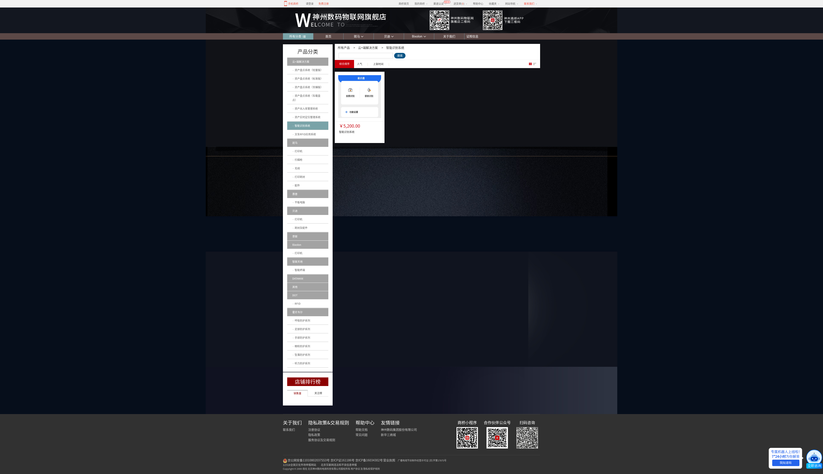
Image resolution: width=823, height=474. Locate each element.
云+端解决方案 (368, 47)
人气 (359, 64)
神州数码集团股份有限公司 (399, 429)
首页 (328, 36)
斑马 (357, 36)
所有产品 (344, 47)
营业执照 (389, 460)
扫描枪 (298, 159)
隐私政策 (314, 434)
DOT (294, 295)
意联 (294, 236)
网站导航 (510, 3)
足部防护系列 (302, 329)
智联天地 (297, 261)
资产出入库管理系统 (306, 108)
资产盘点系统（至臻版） (309, 87)
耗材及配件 (301, 228)
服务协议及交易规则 (321, 439)
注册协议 (314, 429)
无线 (297, 168)
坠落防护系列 (302, 354)
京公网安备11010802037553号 (309, 460)
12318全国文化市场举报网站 (299, 465)
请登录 (310, 3)
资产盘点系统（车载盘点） (306, 97)
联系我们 (289, 429)
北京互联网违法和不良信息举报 (339, 465)
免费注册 (323, 3)
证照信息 (471, 36)
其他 (294, 287)
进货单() (459, 3)
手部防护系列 (302, 337)
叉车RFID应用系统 (305, 134)
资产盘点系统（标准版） (309, 78)
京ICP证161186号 (342, 460)
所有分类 (295, 36)
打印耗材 (300, 177)
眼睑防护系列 (302, 346)
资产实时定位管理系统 (307, 117)
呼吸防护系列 (302, 320)
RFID (297, 303)
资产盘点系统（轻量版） (309, 70)
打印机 (298, 151)
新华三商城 (388, 434)
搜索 (400, 55)
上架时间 (378, 64)
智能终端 (300, 270)
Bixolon (417, 36)
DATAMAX (297, 278)
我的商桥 (420, 3)
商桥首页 (404, 3)
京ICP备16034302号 (369, 460)
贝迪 (387, 36)
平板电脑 (300, 202)
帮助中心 (478, 3)
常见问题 (362, 434)
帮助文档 (362, 429)
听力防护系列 (302, 363)
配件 (297, 185)
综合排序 (344, 64)
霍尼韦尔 (297, 312)
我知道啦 (786, 462)
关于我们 (449, 36)
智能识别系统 (395, 47)
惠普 (294, 194)
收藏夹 (493, 3)
